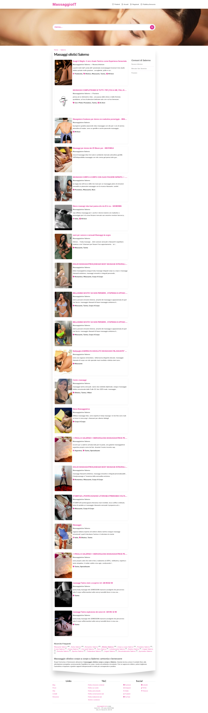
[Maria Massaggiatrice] (63, 420)
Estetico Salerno (134, 649)
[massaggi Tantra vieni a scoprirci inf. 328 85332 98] (63, 594)
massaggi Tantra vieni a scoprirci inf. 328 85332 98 (93, 583)
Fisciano (134, 73)
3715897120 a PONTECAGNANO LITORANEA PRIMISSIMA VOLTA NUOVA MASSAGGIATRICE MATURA (114, 496)
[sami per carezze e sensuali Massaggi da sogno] (63, 246)
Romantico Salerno (91, 647)
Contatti (55, 694)
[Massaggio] (63, 536)
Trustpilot (127, 694)
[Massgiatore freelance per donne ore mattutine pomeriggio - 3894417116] (63, 130)
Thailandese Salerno (94, 651)
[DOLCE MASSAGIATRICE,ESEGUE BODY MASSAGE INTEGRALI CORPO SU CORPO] (63, 275)
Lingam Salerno (109, 651)
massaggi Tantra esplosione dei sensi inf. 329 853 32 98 (95, 612)
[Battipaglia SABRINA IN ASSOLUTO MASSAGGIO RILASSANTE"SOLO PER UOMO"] (63, 362)
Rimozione (56, 697)
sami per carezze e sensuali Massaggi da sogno (92, 235)
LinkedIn (145, 685)
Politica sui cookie (93, 688)
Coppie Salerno (147, 649)
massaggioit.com (102, 706)
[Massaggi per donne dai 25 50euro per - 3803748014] (63, 159)
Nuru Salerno (102, 649)
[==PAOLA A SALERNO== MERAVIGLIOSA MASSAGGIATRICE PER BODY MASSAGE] (63, 449)
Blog (54, 685)
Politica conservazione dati (96, 694)
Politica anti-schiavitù (94, 691)
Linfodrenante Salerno (117, 649)
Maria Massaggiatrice (81, 409)
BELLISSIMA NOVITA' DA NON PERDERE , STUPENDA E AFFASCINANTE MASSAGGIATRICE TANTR (113, 293)
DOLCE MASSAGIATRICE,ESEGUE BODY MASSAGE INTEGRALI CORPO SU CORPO (107, 264)
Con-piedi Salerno (88, 649)
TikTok (144, 688)
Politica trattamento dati (95, 697)
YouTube (127, 697)
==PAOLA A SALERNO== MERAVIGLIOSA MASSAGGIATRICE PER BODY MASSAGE (107, 438)
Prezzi (54, 688)
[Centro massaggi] (63, 391)
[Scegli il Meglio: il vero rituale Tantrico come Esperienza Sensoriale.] (63, 72)
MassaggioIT (64, 4)
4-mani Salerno (59, 649)
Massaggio (77, 525)
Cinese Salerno (73, 649)
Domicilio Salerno (63, 651)
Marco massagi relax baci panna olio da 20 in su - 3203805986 (97, 206)
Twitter (127, 691)
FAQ (54, 691)
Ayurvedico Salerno (145, 651)
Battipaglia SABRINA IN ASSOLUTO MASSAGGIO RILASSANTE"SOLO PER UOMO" (106, 351)
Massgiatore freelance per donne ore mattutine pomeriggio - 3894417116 (101, 119)
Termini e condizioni (94, 700)
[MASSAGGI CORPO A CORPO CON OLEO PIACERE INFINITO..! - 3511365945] (63, 188)
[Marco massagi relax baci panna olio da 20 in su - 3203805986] (63, 217)
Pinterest (145, 691)
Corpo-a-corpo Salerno (126, 647)
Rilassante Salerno (60, 647)
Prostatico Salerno (143, 647)
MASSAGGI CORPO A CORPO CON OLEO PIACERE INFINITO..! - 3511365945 (103, 177)
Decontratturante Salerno (127, 651)
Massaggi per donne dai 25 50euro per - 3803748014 (93, 148)
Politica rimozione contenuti (96, 685)
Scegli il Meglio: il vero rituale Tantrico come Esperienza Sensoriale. (100, 61)
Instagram (128, 688)
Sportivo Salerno (78, 651)
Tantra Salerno (76, 647)
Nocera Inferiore (137, 64)
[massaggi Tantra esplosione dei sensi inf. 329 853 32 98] (63, 623)
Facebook (128, 685)
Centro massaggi (79, 380)
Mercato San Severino (139, 68)
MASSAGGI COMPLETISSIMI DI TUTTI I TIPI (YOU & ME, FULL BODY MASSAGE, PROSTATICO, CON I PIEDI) (116, 90)
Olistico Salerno (108, 647)
